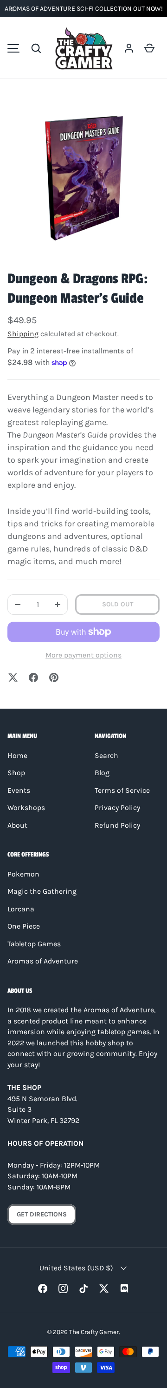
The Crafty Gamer (94, 1331)
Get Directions (42, 1214)
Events (18, 790)
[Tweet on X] (13, 677)
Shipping (23, 334)
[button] (36, 48)
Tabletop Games (34, 944)
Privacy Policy (117, 808)
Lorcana (20, 909)
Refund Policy (117, 825)
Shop (16, 773)
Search (106, 755)
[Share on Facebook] (33, 677)
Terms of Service (122, 790)
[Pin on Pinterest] (54, 677)
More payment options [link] (83, 655)
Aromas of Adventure (42, 961)
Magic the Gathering (42, 891)
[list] (83, 178)
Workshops (26, 808)
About (17, 825)
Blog (102, 773)
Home (17, 755)
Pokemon (23, 874)
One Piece (23, 926)
